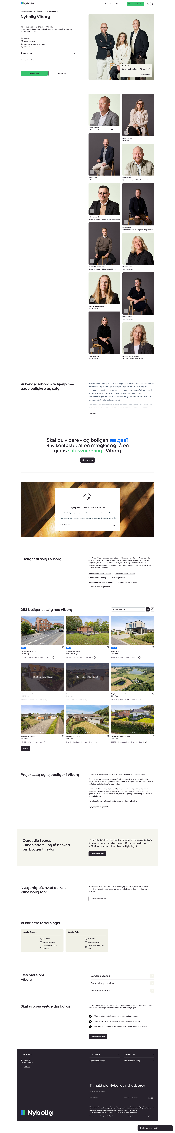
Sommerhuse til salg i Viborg (99, 587)
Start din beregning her (98, 898)
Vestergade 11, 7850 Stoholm (50, 947)
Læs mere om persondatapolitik (125, 1116)
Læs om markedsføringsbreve (144, 1116)
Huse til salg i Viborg (117, 578)
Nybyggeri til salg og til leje (99, 807)
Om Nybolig (95, 1054)
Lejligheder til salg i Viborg (125, 573)
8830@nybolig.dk (94, 942)
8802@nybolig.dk (29, 41)
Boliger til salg (130, 1054)
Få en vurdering (34, 73)
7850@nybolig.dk (49, 942)
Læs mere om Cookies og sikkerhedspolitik (102, 1116)
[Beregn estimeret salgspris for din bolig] (113, 525)
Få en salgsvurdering (98, 1037)
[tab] (40, 643)
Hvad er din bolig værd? (149, 1128)
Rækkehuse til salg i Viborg (127, 582)
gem (63, 647)
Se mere (25, 748)
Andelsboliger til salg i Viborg (100, 573)
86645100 (46, 938)
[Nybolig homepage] (37, 1113)
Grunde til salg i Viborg (97, 578)
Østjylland (40, 11)
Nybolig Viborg (52, 11)
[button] (92, 414)
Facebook (26, 47)
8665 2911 (91, 938)
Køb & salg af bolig (132, 1061)
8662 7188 (26, 38)
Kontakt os (62, 73)
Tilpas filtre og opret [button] (97, 854)
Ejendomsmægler (27, 11)
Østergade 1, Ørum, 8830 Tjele (96, 947)
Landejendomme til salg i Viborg (101, 582)
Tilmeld (150, 1098)
